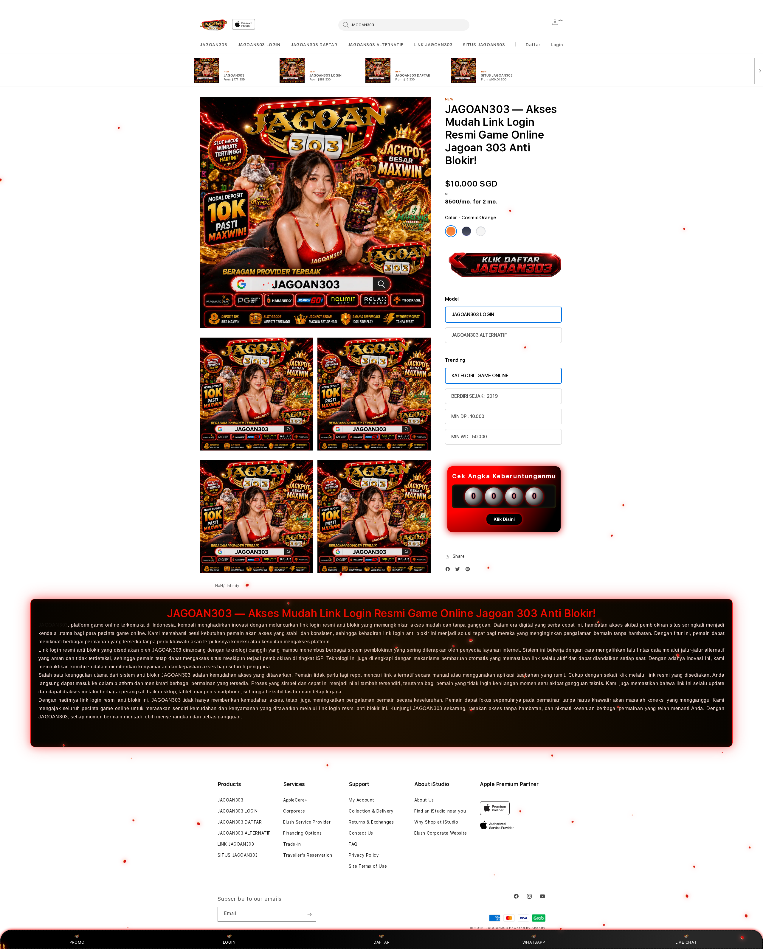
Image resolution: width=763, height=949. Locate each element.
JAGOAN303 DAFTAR (314, 44)
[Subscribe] (309, 914)
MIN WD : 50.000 (469, 436)
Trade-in (292, 844)
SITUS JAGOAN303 (484, 44)
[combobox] (403, 24)
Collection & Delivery (371, 811)
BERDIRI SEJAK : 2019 (474, 396)
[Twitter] (459, 570)
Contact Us (361, 833)
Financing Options (302, 833)
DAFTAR (381, 942)
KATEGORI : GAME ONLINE (480, 375)
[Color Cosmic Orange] (451, 231)
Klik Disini (504, 519)
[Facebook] (449, 570)
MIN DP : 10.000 (467, 416)
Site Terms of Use (368, 866)
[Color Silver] (481, 231)
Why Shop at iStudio (436, 822)
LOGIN (229, 942)
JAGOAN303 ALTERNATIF (376, 44)
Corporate (294, 811)
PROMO (77, 942)
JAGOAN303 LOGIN (259, 44)
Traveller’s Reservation (307, 855)
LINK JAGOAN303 (433, 44)
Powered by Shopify (527, 928)
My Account (361, 800)
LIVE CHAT (686, 942)
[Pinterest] (469, 570)
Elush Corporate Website (440, 833)
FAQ (353, 844)
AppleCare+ (295, 800)
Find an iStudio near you (440, 811)
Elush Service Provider (307, 822)
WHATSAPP (533, 942)
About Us (424, 800)
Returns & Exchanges (371, 822)
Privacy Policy (364, 855)
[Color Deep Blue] (466, 231)
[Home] (213, 25)
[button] (213, 44)
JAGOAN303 (213, 44)
